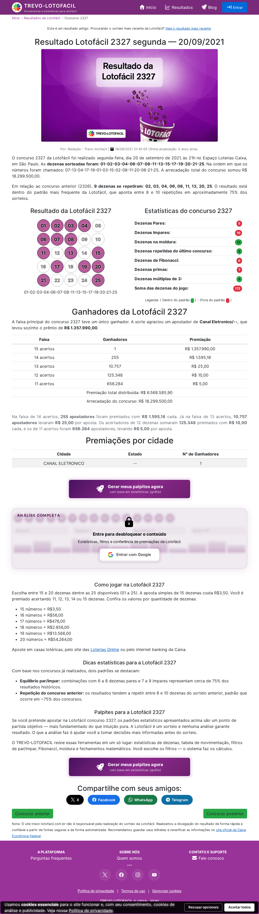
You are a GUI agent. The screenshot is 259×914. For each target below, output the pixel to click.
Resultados (181, 7)
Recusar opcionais (203, 907)
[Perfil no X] (105, 874)
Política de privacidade (96, 890)
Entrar (237, 7)
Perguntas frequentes (51, 858)
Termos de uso (133, 890)
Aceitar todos (239, 907)
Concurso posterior (225, 813)
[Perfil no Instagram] (137, 874)
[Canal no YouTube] (154, 874)
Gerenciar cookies (166, 890)
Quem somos (129, 858)
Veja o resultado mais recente (188, 28)
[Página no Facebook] (121, 874)
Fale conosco (210, 858)
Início (150, 7)
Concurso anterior (32, 813)
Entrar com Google (133, 554)
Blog (212, 7)
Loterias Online (105, 649)
